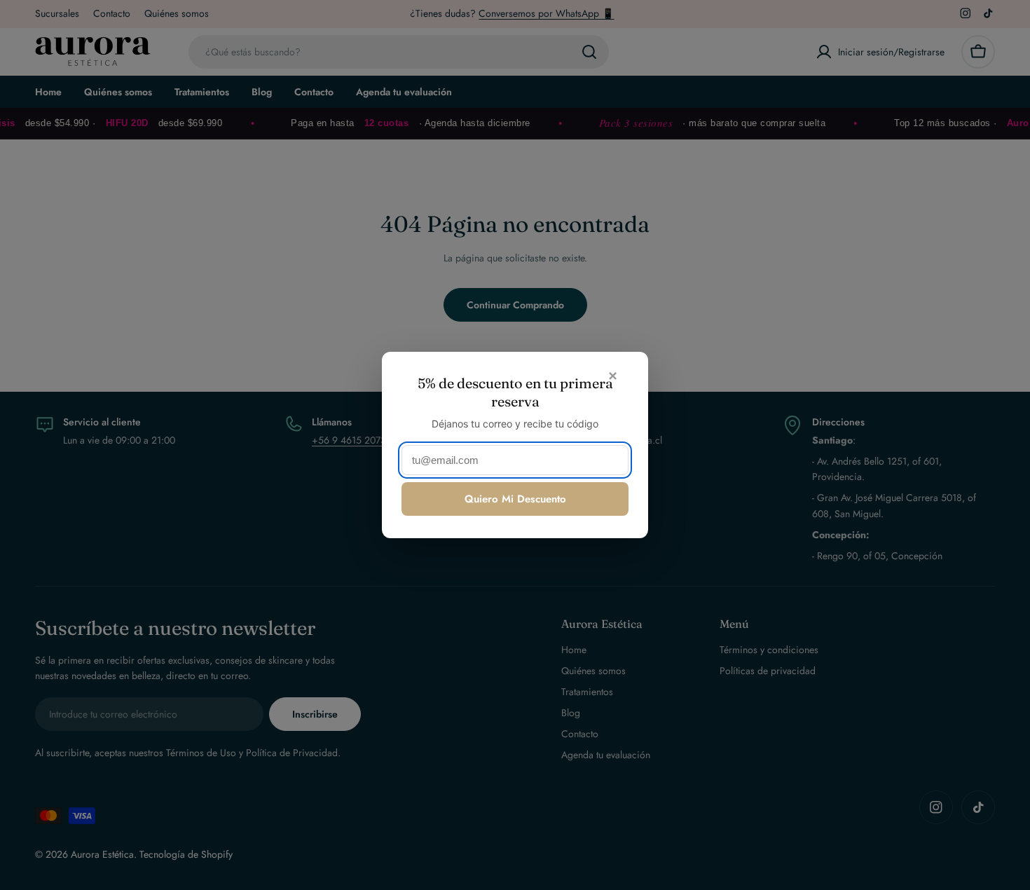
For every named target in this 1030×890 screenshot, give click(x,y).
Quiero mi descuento (515, 499)
